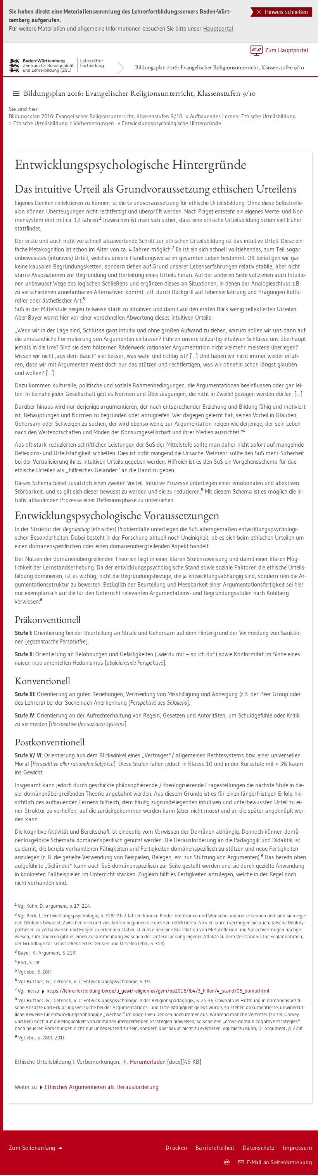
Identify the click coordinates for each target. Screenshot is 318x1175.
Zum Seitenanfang (32, 1147)
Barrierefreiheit (214, 1147)
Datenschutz (258, 1147)
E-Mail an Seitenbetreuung (280, 1162)
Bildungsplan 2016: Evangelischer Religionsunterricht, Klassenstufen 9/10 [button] (140, 93)
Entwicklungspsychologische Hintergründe (171, 123)
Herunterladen (148, 1061)
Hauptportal (218, 28)
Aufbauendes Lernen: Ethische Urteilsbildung (243, 116)
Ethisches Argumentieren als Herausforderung (102, 1087)
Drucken (176, 1147)
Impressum (297, 1147)
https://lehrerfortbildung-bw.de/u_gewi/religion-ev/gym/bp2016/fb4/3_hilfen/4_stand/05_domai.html (158, 990)
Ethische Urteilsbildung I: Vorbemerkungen (63, 123)
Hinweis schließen (285, 11)
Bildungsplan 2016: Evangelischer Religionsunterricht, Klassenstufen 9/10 (219, 67)
